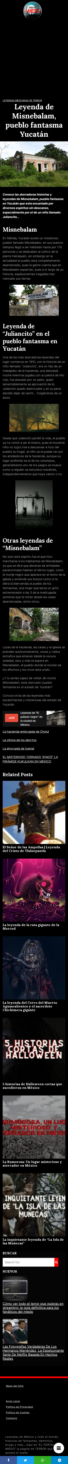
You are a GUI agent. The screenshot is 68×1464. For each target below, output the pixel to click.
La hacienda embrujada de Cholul (26, 731)
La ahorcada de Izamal (18, 748)
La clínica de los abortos (19, 740)
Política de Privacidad (19, 1406)
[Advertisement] (34, 57)
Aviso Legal (13, 1401)
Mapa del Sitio (15, 1385)
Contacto (11, 1418)
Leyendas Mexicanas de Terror (22, 100)
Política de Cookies (18, 1412)
